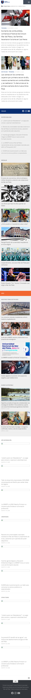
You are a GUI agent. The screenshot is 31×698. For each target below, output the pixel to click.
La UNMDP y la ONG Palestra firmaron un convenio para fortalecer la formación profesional (13, 506)
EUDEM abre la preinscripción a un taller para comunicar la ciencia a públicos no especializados (15, 587)
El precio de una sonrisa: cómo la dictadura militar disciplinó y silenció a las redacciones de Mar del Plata (14, 180)
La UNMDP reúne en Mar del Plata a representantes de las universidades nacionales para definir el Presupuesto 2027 (15, 145)
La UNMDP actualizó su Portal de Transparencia (14, 357)
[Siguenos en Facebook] (23, 111)
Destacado (4, 72)
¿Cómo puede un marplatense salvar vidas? (14, 224)
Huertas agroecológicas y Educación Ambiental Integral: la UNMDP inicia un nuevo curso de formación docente (14, 137)
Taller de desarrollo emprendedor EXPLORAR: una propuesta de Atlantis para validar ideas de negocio (15, 482)
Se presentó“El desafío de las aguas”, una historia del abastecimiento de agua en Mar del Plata (14, 639)
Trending (4, 28)
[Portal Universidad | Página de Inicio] (7, 2)
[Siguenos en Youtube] (29, 111)
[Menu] (29, 2)
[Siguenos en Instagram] (26, 111)
